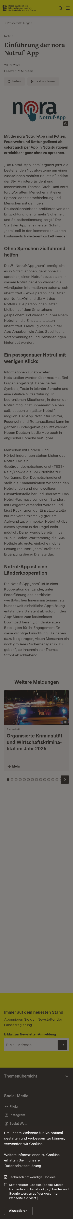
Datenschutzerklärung (22, 1166)
